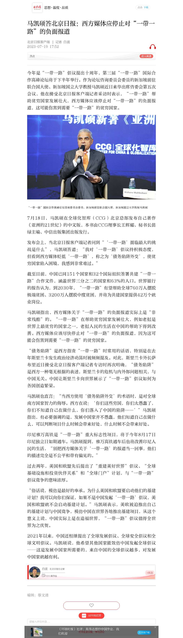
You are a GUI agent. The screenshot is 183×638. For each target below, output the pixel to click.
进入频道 (146, 56)
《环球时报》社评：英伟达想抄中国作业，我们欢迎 (88, 631)
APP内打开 (94, 615)
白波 (45, 568)
